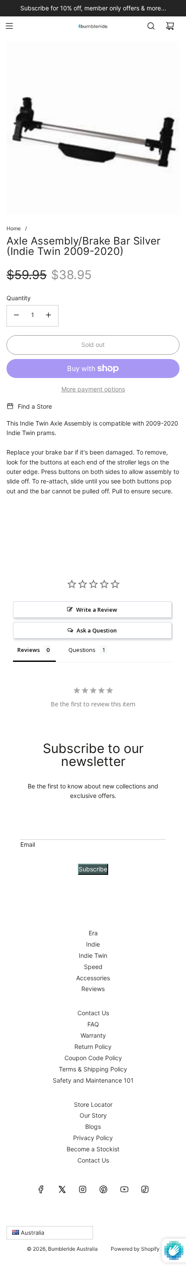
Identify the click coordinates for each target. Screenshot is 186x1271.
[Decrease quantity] (16, 315)
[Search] (150, 25)
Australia (31, 1232)
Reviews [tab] (28, 650)
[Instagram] (82, 1189)
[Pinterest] (103, 1189)
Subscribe (93, 869)
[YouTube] (124, 1189)
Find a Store (35, 406)
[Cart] (170, 25)
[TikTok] (144, 1189)
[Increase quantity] (48, 315)
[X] (61, 1189)
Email (27, 844)
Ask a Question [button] (97, 630)
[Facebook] (41, 1189)
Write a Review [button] (96, 609)
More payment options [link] (93, 389)
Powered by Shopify (135, 1249)
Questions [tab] (82, 650)
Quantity (18, 298)
